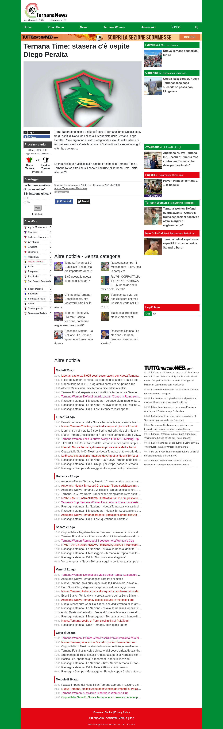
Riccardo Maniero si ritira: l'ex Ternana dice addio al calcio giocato (102, 379)
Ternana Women (156, 202)
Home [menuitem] (28, 27)
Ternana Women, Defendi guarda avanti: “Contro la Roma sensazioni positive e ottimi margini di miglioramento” (129, 396)
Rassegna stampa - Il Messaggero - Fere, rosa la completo (126, 267)
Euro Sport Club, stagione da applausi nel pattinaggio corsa (98, 587)
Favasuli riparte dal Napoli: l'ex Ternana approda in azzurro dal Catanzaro (106, 684)
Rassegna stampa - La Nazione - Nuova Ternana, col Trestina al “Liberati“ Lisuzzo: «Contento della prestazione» (130, 404)
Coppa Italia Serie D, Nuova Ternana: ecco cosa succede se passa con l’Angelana (112, 697)
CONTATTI (111, 718)
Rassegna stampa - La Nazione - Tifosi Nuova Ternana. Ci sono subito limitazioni (111, 663)
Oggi (148, 313)
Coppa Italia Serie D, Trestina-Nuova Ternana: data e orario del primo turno (107, 451)
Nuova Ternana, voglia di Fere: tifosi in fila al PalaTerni (95, 620)
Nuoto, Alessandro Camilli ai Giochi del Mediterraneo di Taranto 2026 (104, 603)
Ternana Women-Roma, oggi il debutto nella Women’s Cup (97, 540)
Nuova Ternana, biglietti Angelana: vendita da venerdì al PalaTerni (102, 688)
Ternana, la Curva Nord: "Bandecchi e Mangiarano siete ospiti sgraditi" (104, 493)
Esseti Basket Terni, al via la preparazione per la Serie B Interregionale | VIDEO (110, 595)
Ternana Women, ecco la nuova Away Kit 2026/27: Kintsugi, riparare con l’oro (108, 439)
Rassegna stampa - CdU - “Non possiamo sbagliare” (93, 557)
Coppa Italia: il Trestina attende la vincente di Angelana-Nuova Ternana (105, 646)
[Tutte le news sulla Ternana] (46, 10)
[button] (38, 208)
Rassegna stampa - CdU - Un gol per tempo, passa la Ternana (99, 464)
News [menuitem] (83, 27)
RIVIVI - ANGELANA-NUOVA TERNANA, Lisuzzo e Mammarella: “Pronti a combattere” (114, 544)
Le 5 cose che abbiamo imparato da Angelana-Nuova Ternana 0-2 (102, 455)
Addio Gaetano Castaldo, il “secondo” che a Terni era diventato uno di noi (106, 612)
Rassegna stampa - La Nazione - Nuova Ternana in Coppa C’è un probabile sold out (113, 608)
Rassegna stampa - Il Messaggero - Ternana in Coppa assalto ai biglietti (105, 553)
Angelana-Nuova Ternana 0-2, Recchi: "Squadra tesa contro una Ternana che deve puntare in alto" (122, 489)
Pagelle (150, 174)
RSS (131, 718)
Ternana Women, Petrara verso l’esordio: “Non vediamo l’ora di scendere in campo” (112, 638)
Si (28, 198)
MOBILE (123, 718)
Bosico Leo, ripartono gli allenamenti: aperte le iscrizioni (95, 658)
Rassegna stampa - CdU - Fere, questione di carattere (94, 519)
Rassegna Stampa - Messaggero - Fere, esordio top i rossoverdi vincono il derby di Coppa (116, 468)
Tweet (85, 201)
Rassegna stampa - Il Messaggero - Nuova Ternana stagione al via (102, 510)
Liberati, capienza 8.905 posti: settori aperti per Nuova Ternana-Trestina (105, 375)
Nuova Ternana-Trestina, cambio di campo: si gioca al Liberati (99, 426)
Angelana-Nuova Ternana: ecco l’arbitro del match (92, 578)
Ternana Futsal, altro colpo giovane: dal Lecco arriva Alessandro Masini (105, 650)
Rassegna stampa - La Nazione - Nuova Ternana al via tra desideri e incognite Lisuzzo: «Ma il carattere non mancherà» (134, 506)
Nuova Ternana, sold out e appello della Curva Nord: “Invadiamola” (102, 583)
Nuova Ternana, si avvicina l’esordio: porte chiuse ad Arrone (98, 642)
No (28, 202)
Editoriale (151, 45)
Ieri (154, 313)
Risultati (38, 214)
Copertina (151, 72)
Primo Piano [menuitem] (56, 27)
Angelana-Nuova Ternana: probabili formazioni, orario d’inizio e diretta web (107, 514)
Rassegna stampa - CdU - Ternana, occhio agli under (94, 624)
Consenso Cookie (102, 712)
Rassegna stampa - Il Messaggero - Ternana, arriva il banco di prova (103, 616)
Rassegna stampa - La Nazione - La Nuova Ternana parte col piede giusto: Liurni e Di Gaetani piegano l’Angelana (131, 459)
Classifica (31, 221)
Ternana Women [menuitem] (114, 27)
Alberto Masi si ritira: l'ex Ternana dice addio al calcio (93, 388)
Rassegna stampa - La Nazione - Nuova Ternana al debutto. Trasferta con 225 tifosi (112, 548)
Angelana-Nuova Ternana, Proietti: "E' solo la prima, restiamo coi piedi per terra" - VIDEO (116, 481)
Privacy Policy (122, 712)
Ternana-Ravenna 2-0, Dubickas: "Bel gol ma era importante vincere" (78, 267)
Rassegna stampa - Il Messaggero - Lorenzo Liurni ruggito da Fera (102, 400)
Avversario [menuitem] (148, 27)
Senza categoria (72, 185)
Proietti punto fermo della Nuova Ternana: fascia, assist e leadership (103, 422)
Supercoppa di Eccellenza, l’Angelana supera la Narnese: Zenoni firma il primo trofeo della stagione (123, 654)
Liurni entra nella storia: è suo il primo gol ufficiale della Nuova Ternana (105, 430)
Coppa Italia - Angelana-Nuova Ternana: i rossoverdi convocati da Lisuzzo (107, 532)
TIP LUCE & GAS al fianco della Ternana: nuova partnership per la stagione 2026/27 (113, 443)
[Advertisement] (172, 119)
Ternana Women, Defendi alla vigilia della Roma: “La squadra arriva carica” (107, 574)
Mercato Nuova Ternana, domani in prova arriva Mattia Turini (98, 447)
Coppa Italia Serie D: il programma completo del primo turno (98, 384)
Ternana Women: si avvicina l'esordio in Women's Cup (94, 693)
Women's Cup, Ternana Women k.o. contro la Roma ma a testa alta (102, 502)
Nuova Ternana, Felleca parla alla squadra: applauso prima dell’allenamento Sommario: (115, 591)
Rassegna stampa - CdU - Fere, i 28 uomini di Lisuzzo (94, 667)
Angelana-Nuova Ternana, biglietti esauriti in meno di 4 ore (97, 599)
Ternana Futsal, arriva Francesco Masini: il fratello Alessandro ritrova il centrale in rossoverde (118, 536)
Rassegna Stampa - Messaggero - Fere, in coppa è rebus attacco (101, 671)
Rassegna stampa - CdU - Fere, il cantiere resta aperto (95, 409)
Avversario (152, 146)
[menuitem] (196, 27)
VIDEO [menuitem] (176, 27)
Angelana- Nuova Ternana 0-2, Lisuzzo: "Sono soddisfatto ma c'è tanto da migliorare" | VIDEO (119, 485)
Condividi (65, 201)
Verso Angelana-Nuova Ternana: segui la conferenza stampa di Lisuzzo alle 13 (110, 561)
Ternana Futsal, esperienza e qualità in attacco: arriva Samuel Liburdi (104, 392)
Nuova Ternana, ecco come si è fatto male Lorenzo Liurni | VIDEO (101, 434)
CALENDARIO (96, 718)
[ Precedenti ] (37, 172)
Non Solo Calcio (156, 233)
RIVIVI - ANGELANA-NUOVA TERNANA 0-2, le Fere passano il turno (104, 498)
